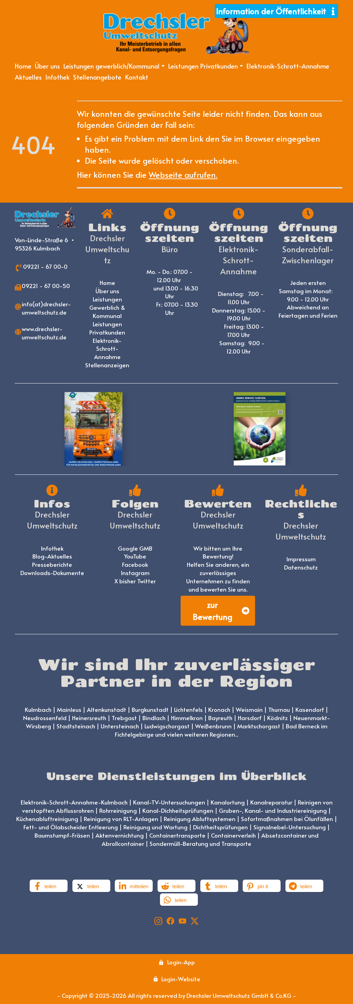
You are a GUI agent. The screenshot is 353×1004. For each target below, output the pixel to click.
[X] (195, 919)
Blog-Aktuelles (52, 556)
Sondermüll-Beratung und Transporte (200, 843)
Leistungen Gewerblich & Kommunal (108, 307)
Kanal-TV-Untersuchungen (169, 802)
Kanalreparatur (271, 802)
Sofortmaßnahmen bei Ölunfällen (287, 819)
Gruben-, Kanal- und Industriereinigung (273, 810)
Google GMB (135, 548)
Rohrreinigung (118, 810)
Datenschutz (301, 567)
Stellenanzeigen (107, 365)
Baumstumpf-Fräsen (62, 835)
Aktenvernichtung (119, 835)
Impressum (301, 559)
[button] (49, 886)
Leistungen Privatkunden (107, 328)
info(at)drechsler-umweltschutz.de (46, 308)
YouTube (135, 556)
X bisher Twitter (135, 581)
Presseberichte (52, 564)
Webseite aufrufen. (183, 174)
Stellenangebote (97, 76)
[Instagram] (158, 919)
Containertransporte (177, 835)
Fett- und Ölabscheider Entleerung (70, 827)
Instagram (135, 572)
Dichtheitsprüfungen (220, 827)
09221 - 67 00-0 (45, 266)
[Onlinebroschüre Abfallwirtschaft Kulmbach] (259, 428)
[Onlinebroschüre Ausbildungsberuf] (93, 429)
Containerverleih (233, 835)
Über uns (47, 65)
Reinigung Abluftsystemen (199, 819)
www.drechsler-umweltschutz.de (44, 333)
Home (23, 65)
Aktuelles (28, 76)
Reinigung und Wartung (155, 827)
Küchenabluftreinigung (47, 819)
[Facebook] (170, 919)
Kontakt (136, 76)
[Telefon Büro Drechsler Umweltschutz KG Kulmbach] (18, 266)
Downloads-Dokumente (52, 572)
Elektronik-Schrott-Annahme (287, 65)
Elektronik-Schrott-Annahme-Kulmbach (74, 802)
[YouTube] (182, 919)
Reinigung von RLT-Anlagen (121, 819)
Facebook (135, 564)
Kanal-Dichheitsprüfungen (177, 810)
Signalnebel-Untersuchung (289, 827)
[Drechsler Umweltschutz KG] (45, 217)
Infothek (57, 76)
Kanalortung (228, 802)
